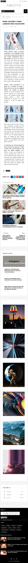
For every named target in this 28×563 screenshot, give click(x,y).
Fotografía (4, 527)
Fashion (13, 525)
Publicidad (12, 529)
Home (4, 16)
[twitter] (26, 1)
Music (19, 527)
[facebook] (20, 1)
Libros (9, 527)
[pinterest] (24, 1)
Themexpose (16, 561)
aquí (23, 162)
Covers (3, 525)
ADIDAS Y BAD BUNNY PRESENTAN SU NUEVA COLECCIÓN (13, 211)
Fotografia (19, 525)
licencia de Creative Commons (19, 520)
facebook (15, 491)
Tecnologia (4, 532)
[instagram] (22, 1)
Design (8, 525)
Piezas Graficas (5, 529)
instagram (15, 494)
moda (14, 527)
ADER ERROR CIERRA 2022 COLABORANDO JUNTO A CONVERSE (13, 226)
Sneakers (8, 16)
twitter (15, 497)
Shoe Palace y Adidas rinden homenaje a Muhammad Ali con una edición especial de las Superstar (14, 196)
